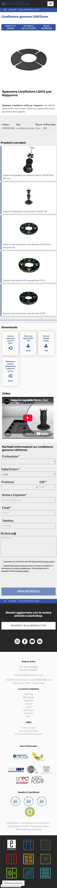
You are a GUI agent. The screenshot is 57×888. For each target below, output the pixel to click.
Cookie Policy (13, 826)
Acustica (28, 713)
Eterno (28, 704)
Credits (25, 826)
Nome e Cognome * (14, 495)
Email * (6, 507)
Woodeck (28, 701)
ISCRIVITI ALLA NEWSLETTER (28, 625)
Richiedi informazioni (46, 27)
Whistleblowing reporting (28, 829)
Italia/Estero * (10, 469)
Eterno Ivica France (28, 731)
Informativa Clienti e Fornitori (35, 823)
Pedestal (28, 694)
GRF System (28, 697)
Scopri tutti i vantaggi (10, 27)
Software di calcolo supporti (28, 27)
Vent (28, 716)
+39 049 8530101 (30, 667)
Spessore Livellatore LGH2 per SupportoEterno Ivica (16, 4)
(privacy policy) (49, 562)
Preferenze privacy (40, 826)
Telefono (8, 520)
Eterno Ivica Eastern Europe (28, 734)
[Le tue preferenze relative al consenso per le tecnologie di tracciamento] (13, 883)
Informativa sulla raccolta (11, 886)
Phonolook (28, 710)
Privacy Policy (12, 823)
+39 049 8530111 (30, 670)
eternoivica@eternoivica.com (28, 675)
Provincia (7, 482)
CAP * (43, 482)
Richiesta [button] (7, 533)
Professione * (11, 456)
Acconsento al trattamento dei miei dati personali (29, 562)
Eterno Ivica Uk (28, 728)
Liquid (28, 707)
